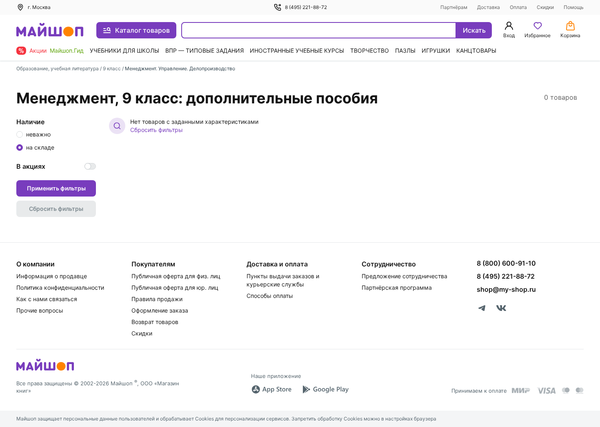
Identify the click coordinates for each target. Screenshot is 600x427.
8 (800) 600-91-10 (506, 263)
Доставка (488, 7)
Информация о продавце (51, 276)
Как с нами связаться (46, 298)
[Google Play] (325, 389)
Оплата (518, 7)
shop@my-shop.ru (506, 289)
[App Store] (271, 389)
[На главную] (49, 30)
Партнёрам (453, 7)
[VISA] (546, 390)
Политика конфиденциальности (60, 287)
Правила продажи (156, 298)
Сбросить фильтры (156, 129)
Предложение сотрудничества (404, 276)
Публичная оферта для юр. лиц (174, 287)
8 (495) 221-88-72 (306, 7)
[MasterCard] (566, 390)
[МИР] (521, 390)
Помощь (574, 7)
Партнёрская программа (397, 287)
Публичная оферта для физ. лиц (175, 276)
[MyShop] (45, 370)
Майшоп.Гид (67, 50)
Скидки (545, 7)
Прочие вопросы (39, 310)
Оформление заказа (159, 310)
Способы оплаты (270, 295)
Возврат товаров (154, 321)
